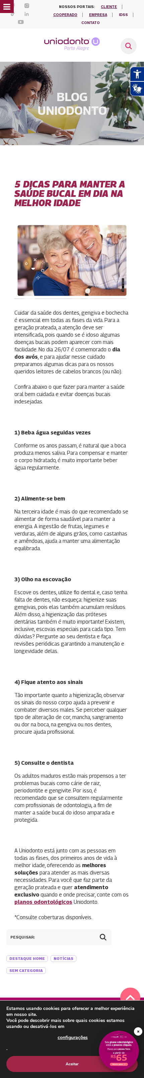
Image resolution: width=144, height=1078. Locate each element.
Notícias (63, 958)
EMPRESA (98, 15)
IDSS (123, 15)
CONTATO (90, 23)
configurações (73, 1037)
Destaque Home (27, 958)
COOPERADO (65, 15)
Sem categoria (26, 970)
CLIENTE (109, 7)
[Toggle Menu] (7, 6)
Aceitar (72, 1064)
